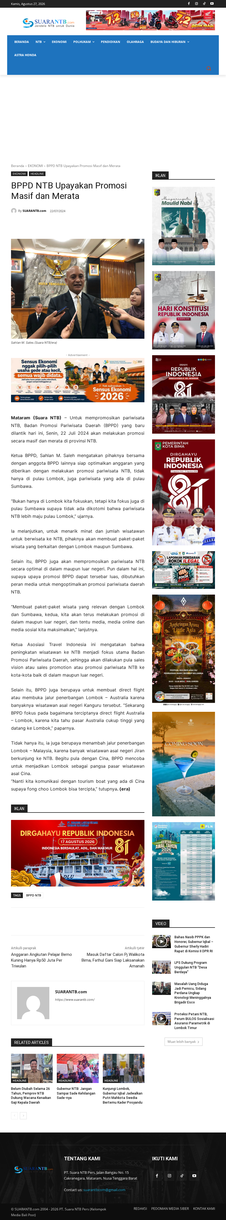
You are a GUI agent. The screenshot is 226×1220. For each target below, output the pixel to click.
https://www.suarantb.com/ (75, 1000)
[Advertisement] (113, 116)
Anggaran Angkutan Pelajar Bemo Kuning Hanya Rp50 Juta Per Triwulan (41, 960)
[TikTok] (204, 4)
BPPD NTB (33, 895)
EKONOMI (35, 165)
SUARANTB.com (34, 211)
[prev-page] (14, 1115)
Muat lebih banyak (182, 1041)
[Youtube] (212, 4)
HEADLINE (37, 174)
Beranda (17, 165)
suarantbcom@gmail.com (104, 1189)
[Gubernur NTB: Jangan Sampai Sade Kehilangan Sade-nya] (77, 1068)
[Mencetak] (77, 225)
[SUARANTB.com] (14, 211)
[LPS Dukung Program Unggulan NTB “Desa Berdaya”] (161, 967)
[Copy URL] (90, 225)
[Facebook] (189, 4)
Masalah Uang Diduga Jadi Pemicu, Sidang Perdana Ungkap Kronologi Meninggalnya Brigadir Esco (192, 993)
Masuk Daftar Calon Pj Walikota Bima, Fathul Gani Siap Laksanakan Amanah (113, 960)
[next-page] (23, 1115)
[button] (208, 68)
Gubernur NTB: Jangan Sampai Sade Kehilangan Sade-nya (76, 1093)
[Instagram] (196, 4)
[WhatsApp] (65, 225)
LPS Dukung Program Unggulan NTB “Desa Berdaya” (190, 967)
